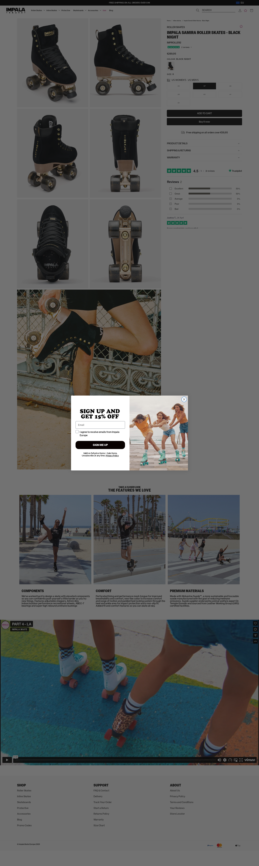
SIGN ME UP (100, 445)
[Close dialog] (184, 399)
